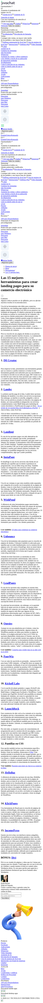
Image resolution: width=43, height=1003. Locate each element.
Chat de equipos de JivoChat (11, 959)
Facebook (4, 945)
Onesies (8, 623)
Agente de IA (7, 15)
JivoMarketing (8, 34)
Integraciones (13, 44)
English (3, 135)
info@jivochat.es (7, 986)
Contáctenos (5, 979)
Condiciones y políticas (9, 973)
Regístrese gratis (7, 131)
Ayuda (3, 74)
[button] (21, 6)
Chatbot (18, 24)
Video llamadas (36, 44)
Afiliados (4, 72)
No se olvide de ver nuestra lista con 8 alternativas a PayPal (21, 407)
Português (14, 135)
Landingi (9, 431)
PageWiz (9, 656)
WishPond (9, 499)
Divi (13, 857)
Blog (2, 78)
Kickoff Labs (12, 683)
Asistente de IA (19, 15)
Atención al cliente (7, 17)
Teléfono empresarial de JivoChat (14, 42)
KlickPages (11, 803)
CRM (5, 47)
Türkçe (8, 135)
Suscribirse (5, 898)
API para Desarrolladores (10, 983)
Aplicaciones (5, 76)
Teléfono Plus (24, 44)
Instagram (35, 24)
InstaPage (9, 457)
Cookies (4, 977)
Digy (32, 752)
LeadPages (10, 583)
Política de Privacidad (8, 975)
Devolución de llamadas (22, 34)
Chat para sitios (8, 24)
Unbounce (9, 536)
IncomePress (12, 830)
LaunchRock (12, 708)
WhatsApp (26, 24)
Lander (8, 389)
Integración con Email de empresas (13, 961)
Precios (3, 70)
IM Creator (10, 360)
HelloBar (10, 772)
